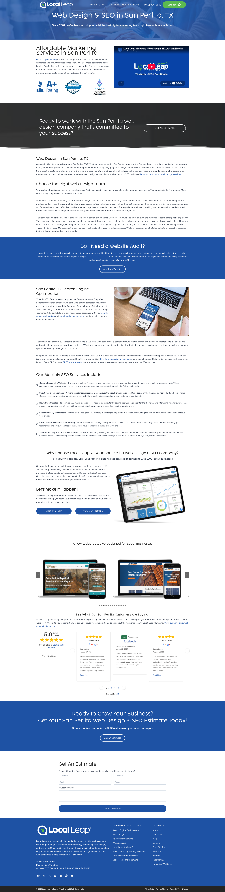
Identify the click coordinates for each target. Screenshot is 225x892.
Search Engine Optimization (125, 830)
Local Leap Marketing (46, 59)
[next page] (187, 651)
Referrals (156, 851)
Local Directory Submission (125, 855)
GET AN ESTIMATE (165, 128)
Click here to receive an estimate (115, 359)
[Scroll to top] (218, 883)
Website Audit (119, 843)
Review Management (122, 838)
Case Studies (158, 847)
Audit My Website (112, 269)
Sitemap (185, 889)
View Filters (51, 656)
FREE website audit (72, 362)
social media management (72, 316)
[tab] (99, 605)
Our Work (114, 4)
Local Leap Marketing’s (98, 256)
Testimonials (158, 859)
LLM (117, 694)
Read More (84, 675)
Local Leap (41, 841)
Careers (156, 843)
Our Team (157, 834)
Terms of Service (162, 889)
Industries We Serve (162, 864)
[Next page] (124, 688)
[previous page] (72, 651)
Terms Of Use (175, 889)
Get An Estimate (112, 738)
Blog (154, 838)
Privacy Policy (150, 889)
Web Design (118, 834)
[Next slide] (187, 575)
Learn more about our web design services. (160, 174)
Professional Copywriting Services (128, 851)
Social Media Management (125, 859)
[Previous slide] (38, 575)
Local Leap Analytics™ (123, 847)
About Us (156, 830)
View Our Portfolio (93, 511)
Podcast (156, 855)
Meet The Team (54, 511)
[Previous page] (101, 688)
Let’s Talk (76, 854)
